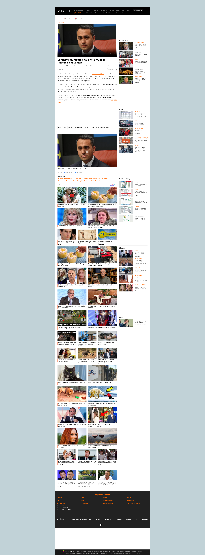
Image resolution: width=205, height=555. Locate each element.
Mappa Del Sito (108, 519)
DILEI (118, 551)
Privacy (77, 553)
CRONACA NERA (138, 76)
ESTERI (112, 10)
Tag (136, 519)
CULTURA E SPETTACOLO (140, 42)
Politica (82, 497)
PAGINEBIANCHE (106, 551)
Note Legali (72, 553)
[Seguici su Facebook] (101, 526)
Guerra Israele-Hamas (133, 503)
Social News (130, 500)
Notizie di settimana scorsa (64, 509)
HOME (58, 22)
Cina (64, 128)
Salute (82, 500)
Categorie (119, 519)
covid (70, 128)
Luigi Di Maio (89, 128)
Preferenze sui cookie (90, 553)
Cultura (59, 500)
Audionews (137, 10)
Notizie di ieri (60, 505)
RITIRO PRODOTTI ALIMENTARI (141, 137)
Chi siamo (67, 553)
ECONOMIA (104, 10)
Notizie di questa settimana (64, 507)
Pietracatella (85, 13)
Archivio (128, 519)
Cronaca (59, 497)
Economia (130, 497)
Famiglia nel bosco (110, 13)
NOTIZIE (66, 11)
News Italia (145, 519)
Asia (59, 128)
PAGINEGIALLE (84, 551)
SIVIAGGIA (122, 551)
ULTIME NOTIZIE (78, 10)
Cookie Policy (82, 553)
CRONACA (88, 10)
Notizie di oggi (61, 503)
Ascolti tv (102, 13)
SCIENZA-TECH (120, 10)
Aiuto (97, 553)
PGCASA (100, 551)
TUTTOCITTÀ (113, 551)
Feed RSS (98, 519)
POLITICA (96, 10)
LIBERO (74, 551)
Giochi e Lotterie (108, 500)
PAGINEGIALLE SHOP (93, 551)
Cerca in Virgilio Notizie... (80, 519)
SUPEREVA (139, 551)
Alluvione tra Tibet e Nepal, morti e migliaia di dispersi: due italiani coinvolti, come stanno (84, 181)
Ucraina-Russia (84, 503)
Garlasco (92, 13)
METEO (136, 319)
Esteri (105, 497)
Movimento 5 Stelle (102, 128)
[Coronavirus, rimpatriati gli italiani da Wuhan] (87, 150)
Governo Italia (78, 128)
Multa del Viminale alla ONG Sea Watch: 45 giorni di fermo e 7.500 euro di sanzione (82, 179)
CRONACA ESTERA (139, 51)
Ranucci (97, 13)
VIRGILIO (78, 551)
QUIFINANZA (128, 551)
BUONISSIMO (134, 551)
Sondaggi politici (120, 13)
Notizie (64, 519)
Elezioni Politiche (108, 503)
